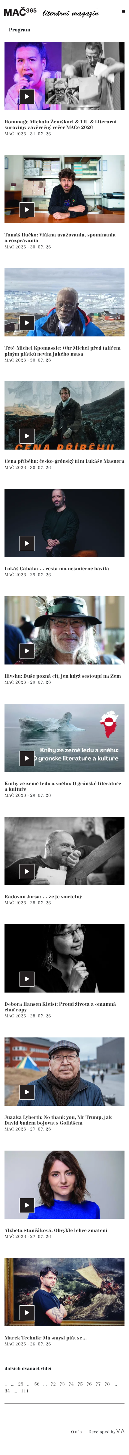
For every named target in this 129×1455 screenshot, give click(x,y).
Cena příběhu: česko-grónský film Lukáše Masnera (64, 461)
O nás (76, 1432)
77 (98, 1384)
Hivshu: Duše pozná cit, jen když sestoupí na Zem (62, 676)
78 (107, 1384)
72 (53, 1384)
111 (25, 1391)
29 (20, 1384)
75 (80, 1384)
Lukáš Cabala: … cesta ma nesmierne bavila (56, 568)
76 (89, 1384)
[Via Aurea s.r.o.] (120, 1432)
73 (62, 1384)
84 (7, 1391)
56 (37, 1384)
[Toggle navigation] (123, 12)
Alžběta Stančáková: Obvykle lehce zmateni (55, 1230)
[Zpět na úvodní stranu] (53, 12)
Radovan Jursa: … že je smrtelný (43, 896)
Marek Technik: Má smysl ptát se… (45, 1338)
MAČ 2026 (15, 134)
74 (71, 1384)
